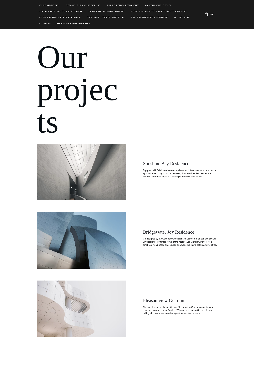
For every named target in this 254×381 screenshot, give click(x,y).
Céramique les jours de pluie (83, 5)
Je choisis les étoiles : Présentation (60, 11)
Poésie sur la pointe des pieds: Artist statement (159, 11)
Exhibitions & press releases (73, 23)
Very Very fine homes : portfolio (149, 17)
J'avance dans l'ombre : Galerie (106, 11)
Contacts (45, 23)
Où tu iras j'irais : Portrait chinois (59, 17)
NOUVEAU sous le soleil (158, 5)
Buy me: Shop (181, 17)
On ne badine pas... (49, 5)
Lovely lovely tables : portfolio (105, 17)
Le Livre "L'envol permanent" (122, 5)
